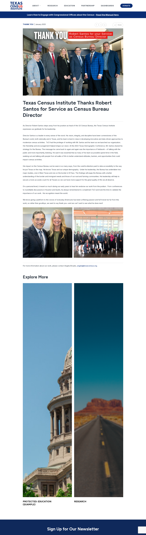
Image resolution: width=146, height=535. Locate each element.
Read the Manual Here (107, 15)
